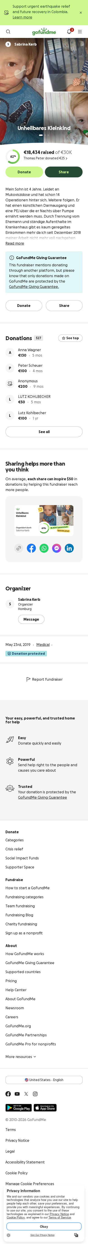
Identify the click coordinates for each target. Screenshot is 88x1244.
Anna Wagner (29, 350)
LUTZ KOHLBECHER (34, 397)
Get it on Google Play (18, 1108)
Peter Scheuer (30, 365)
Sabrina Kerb (29, 599)
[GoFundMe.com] (44, 32)
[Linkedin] (69, 548)
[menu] (79, 31)
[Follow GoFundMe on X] (26, 1093)
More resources (18, 1057)
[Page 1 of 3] (41, 135)
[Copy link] (18, 548)
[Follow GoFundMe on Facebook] (8, 1093)
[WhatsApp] (44, 548)
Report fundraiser (47, 679)
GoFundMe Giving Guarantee (42, 797)
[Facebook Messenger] (56, 548)
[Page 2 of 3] (45, 135)
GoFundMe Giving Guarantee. (34, 287)
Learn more (22, 17)
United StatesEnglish (46, 1080)
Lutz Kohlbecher (32, 413)
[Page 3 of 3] (48, 135)
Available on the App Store (45, 1108)
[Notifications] (69, 31)
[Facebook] (31, 548)
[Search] (8, 31)
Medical (43, 645)
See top (72, 338)
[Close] (80, 12)
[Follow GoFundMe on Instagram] (35, 1093)
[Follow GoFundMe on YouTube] (17, 1093)
